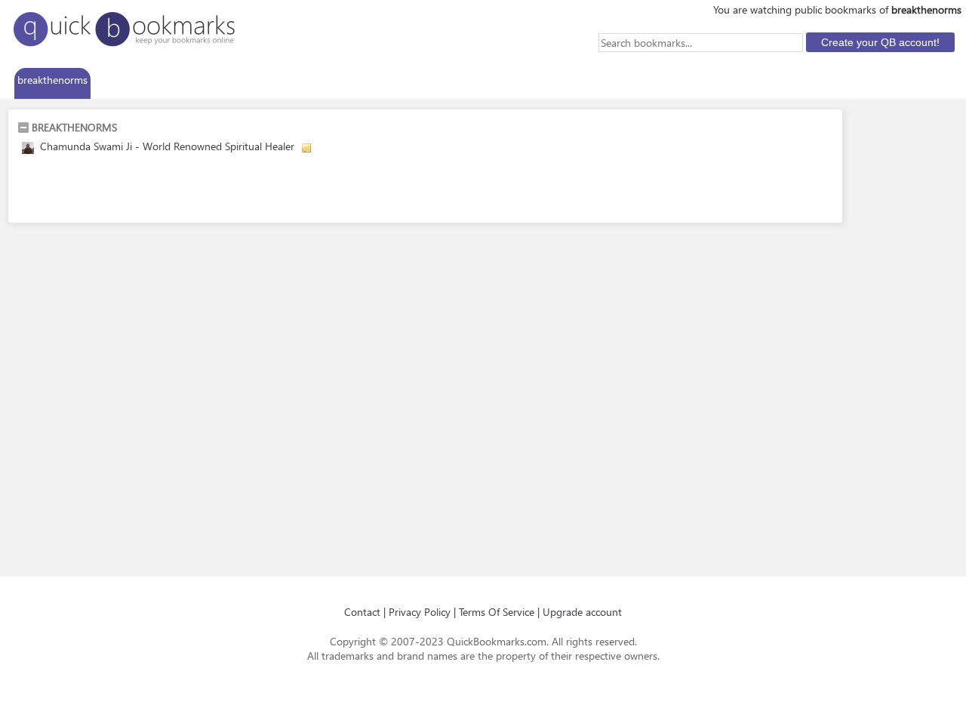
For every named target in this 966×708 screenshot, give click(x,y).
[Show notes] (306, 148)
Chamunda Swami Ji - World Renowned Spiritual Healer (167, 146)
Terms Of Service (496, 612)
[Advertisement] (194, 191)
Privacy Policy (420, 612)
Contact (362, 612)
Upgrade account (582, 612)
